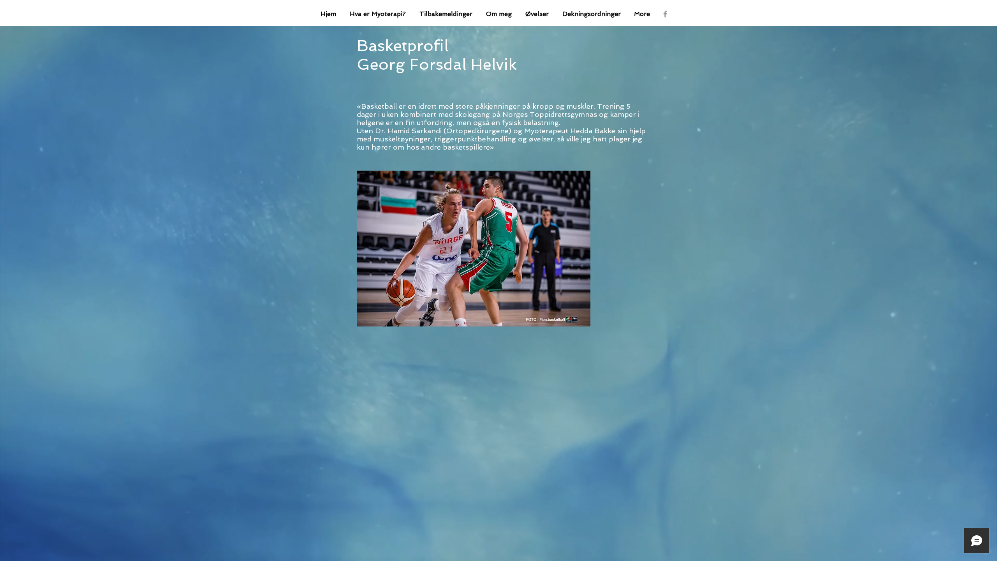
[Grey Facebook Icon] (665, 14)
